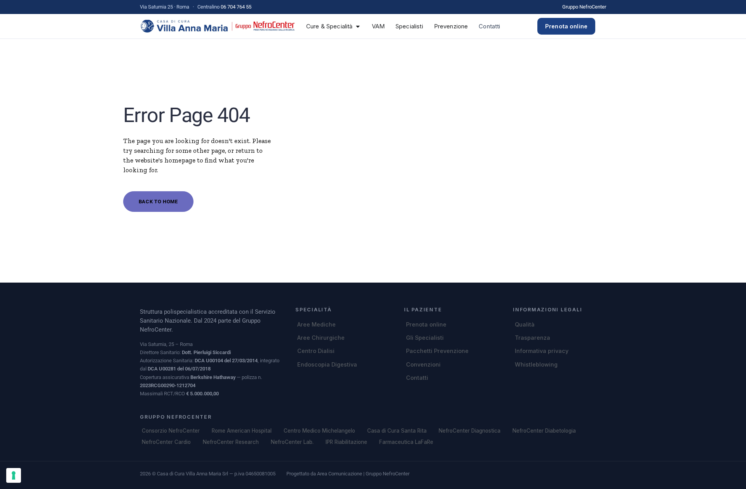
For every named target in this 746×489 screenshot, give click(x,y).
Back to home (158, 201)
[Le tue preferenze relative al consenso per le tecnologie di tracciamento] (13, 475)
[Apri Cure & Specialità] (358, 26)
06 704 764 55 (236, 7)
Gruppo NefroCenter (584, 7)
